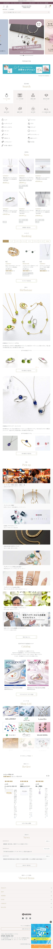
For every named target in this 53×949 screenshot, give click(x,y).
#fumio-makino (47, 848)
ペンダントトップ (8, 123)
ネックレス (32, 119)
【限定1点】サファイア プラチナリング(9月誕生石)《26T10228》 (42, 178)
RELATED (3, 907)
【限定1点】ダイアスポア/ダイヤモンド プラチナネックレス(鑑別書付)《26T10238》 (42, 212)
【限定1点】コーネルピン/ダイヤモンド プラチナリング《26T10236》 (10, 211)
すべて (5, 241)
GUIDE (2, 899)
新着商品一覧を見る (26, 227)
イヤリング (32, 127)
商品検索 (5, 9)
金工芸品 (32, 141)
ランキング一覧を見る (26, 280)
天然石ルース (7, 138)
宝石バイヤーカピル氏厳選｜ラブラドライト (15, 628)
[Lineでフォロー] (30, 918)
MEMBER (3, 895)
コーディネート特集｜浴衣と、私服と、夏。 (15, 485)
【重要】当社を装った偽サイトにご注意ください (15, 844)
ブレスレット (33, 130)
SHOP (2, 891)
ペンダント (17, 241)
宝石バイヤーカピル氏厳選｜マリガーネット (15, 607)
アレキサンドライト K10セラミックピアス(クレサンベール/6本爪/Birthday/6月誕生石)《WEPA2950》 (31, 266)
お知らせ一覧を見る (26, 865)
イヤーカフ (6, 130)
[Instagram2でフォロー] (26, 918)
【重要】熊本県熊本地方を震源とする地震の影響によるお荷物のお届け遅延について (24, 859)
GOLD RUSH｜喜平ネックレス (11, 546)
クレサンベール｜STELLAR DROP (12, 567)
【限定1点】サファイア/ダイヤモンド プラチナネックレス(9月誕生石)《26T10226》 (10, 179)
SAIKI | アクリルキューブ (10, 526)
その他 (47, 241)
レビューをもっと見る (26, 823)
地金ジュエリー (33, 138)
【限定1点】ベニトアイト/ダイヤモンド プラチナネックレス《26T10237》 (26, 212)
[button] (23, 55)
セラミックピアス (8, 127)
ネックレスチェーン (34, 134)
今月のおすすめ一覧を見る (43, 75)
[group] (26, 3)
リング (5, 119)
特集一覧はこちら (26, 637)
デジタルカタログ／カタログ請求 (26, 694)
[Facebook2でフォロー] (23, 918)
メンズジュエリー (8, 141)
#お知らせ (48, 841)
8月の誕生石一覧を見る (26, 370)
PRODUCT (3, 888)
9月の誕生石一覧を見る (26, 453)
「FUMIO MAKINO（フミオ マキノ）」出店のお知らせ (17, 851)
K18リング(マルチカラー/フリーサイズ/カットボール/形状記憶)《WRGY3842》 (13, 266)
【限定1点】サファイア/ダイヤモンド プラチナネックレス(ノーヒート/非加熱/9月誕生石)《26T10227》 (26, 179)
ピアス (31, 123)
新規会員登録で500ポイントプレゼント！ (26, 1)
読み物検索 (12, 9)
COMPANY (3, 903)
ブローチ (6, 134)
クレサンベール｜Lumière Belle (12, 587)
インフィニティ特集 (9, 505)
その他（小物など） (8, 145)
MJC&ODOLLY (5, 175)
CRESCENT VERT (26, 263)
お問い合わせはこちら (26, 929)
